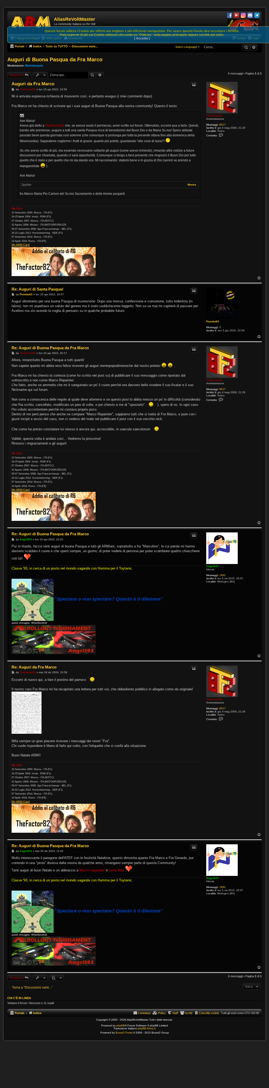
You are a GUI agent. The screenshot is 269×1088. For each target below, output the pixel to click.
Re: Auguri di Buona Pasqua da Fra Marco (50, 348)
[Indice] (31, 21)
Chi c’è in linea (19, 998)
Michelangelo (34, 65)
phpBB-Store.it (147, 1028)
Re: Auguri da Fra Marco (34, 667)
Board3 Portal (124, 1032)
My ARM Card (20, 244)
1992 (222, 575)
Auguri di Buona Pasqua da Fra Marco (54, 59)
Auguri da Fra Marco (33, 83)
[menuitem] (206, 1013)
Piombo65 (212, 321)
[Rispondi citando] (193, 85)
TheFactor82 (214, 115)
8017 (222, 124)
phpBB (120, 1025)
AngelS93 (212, 566)
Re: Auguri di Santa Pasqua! (37, 289)
